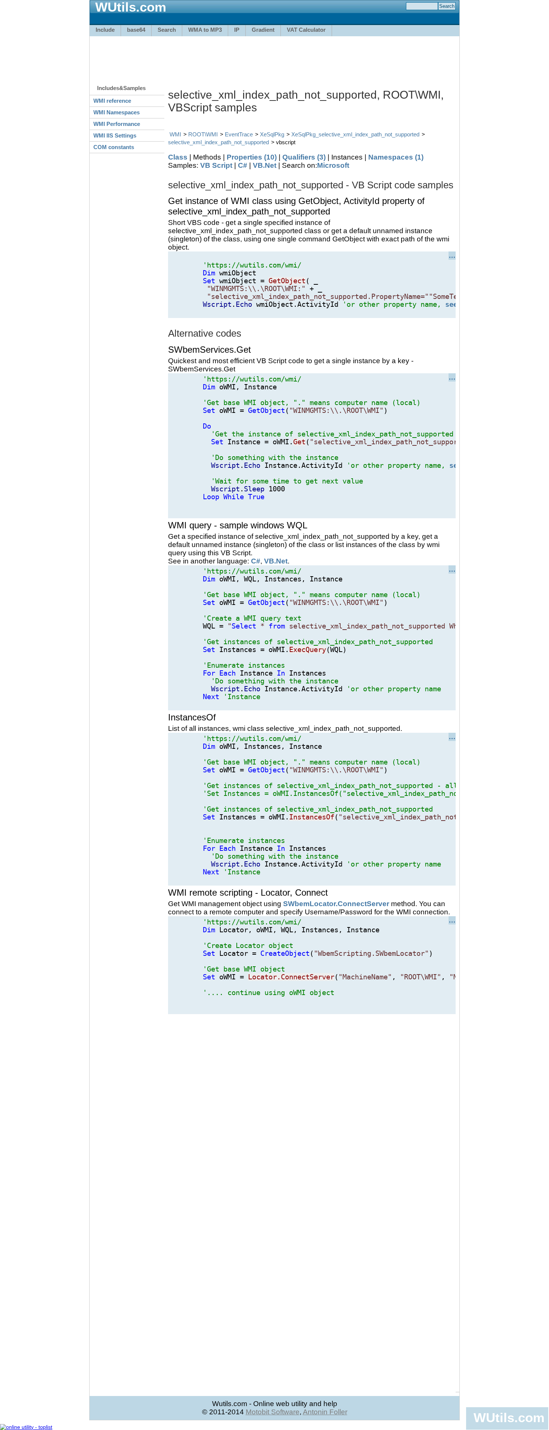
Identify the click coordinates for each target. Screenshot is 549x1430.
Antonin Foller (325, 1412)
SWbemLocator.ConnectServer (336, 904)
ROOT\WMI (203, 134)
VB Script (216, 165)
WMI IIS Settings (114, 135)
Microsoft (333, 165)
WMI (175, 134)
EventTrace (239, 134)
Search (167, 30)
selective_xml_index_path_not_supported (218, 142)
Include (105, 30)
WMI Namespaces (116, 112)
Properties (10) (252, 157)
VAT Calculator (306, 30)
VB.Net (264, 165)
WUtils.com (509, 1417)
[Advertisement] (274, 57)
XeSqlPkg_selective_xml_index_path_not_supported (355, 134)
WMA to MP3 (205, 30)
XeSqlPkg (272, 134)
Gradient (263, 30)
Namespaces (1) (396, 157)
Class (177, 157)
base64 (136, 30)
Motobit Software (273, 1412)
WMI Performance (116, 124)
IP (236, 30)
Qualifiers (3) (304, 157)
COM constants (113, 147)
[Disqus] (312, 1107)
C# (242, 165)
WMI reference (112, 101)
